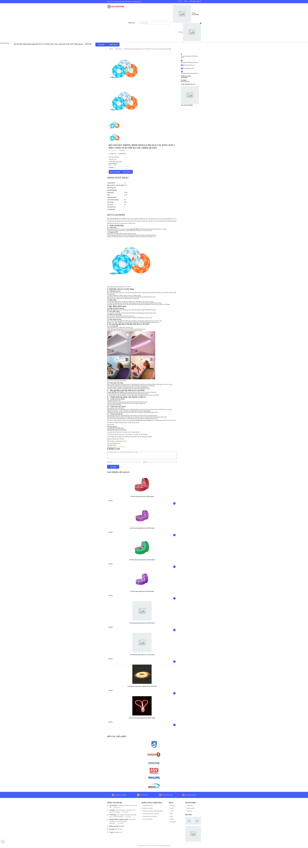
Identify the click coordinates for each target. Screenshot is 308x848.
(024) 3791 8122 (118, 829)
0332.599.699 (120, 439)
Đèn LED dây (118, 49)
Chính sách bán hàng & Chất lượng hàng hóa (153, 811)
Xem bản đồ (117, 807)
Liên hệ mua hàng (190, 808)
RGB (110, 165)
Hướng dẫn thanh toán (148, 805)
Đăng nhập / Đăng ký (195, 1)
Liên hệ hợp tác (190, 805)
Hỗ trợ (185, 1)
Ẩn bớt (114, 445)
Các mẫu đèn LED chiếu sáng (115, 428)
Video (171, 813)
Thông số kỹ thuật (4, 43)
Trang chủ (172, 805)
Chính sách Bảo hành (147, 819)
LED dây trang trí (112, 426)
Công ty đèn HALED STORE (115, 392)
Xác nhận (113, 466)
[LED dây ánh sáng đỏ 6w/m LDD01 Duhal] (142, 484)
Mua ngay (101, 44)
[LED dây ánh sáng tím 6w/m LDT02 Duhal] (142, 579)
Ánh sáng (111, 163)
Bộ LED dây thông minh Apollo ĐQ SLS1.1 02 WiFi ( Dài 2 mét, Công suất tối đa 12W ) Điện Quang (147, 49)
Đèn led (131, 22)
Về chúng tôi (173, 821)
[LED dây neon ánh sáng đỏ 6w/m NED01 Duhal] (142, 705)
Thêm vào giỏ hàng (114, 172)
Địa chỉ (180, 1)
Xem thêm (110, 445)
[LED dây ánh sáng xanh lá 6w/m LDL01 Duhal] (142, 547)
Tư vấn (171, 811)
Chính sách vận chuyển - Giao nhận (151, 813)
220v (115, 165)
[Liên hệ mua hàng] (174, 503)
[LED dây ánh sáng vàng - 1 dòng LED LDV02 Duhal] (142, 674)
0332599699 (155, 395)
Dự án (171, 816)
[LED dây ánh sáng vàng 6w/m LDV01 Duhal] (142, 642)
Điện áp (116, 163)
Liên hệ (171, 819)
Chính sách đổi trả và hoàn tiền (150, 816)
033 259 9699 (195, 14)
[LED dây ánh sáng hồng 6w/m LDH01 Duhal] (142, 516)
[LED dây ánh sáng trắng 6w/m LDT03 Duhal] (142, 611)
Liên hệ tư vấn (113, 44)
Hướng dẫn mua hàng (148, 808)
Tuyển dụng (189, 811)
